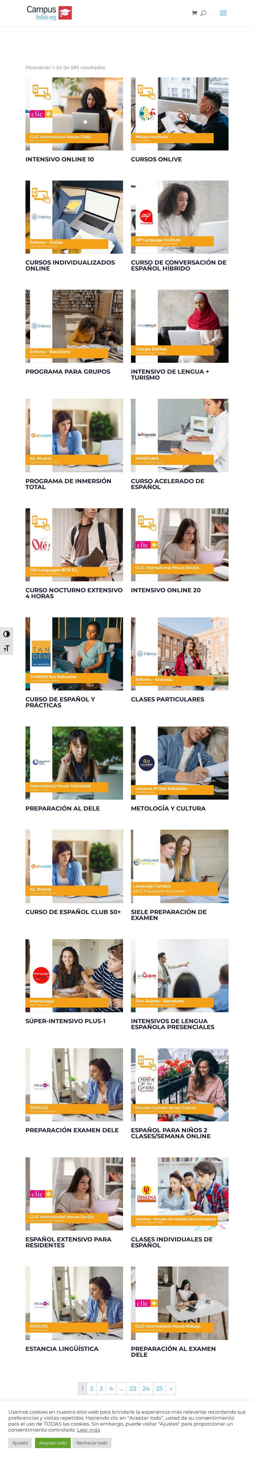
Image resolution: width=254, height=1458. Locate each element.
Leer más (88, 1430)
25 (159, 1388)
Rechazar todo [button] (91, 1442)
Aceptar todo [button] (53, 1442)
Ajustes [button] (20, 1442)
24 (146, 1388)
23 (133, 1388)
